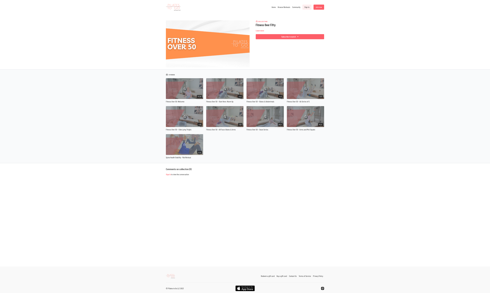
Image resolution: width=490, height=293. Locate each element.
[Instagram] (322, 288)
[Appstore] (245, 288)
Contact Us (293, 276)
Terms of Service (305, 276)
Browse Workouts (284, 7)
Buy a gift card (282, 276)
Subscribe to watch (288, 36)
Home (274, 7)
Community (296, 7)
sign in (168, 174)
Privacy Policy (318, 276)
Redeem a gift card (268, 276)
